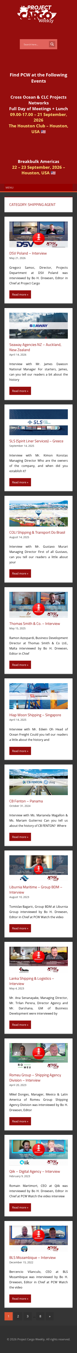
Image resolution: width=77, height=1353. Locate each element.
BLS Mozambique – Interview (32, 1257)
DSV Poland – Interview (28, 253)
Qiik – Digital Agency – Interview (34, 1171)
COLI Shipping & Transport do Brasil (37, 532)
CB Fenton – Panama (26, 801)
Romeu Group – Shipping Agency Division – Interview (35, 1077)
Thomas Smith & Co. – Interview (34, 623)
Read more (19, 294)
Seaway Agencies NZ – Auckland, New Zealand (35, 347)
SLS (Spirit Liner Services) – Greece (36, 441)
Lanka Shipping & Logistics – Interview (31, 980)
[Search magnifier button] (52, 44)
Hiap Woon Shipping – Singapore (35, 715)
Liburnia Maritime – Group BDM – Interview (35, 889)
